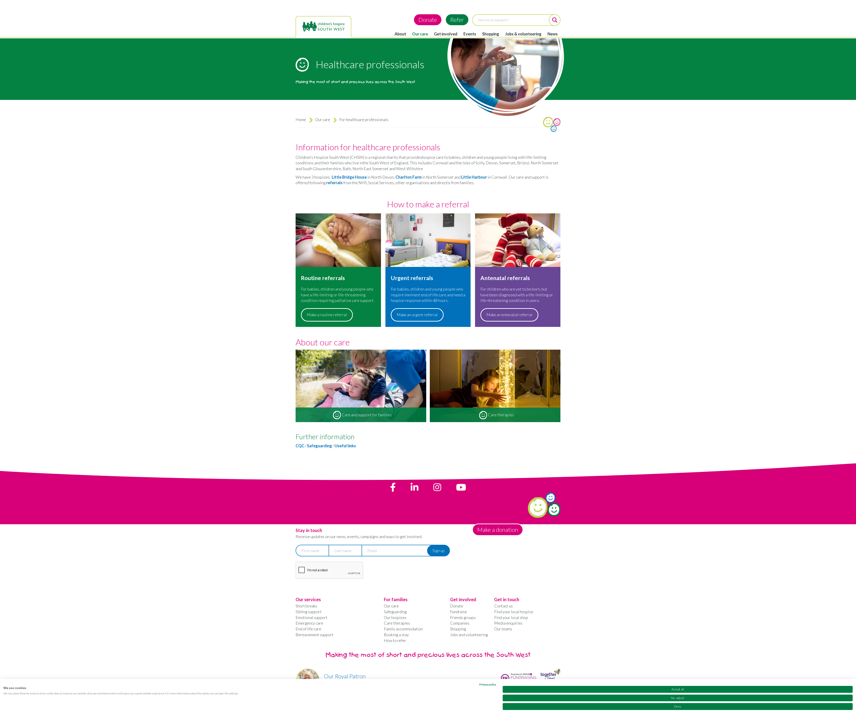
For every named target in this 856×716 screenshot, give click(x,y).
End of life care (308, 628)
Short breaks (306, 605)
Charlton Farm (408, 177)
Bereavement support (314, 634)
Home (301, 119)
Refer (457, 19)
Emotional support (311, 617)
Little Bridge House (349, 177)
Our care (420, 33)
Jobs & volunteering (523, 33)
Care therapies (397, 623)
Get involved (445, 33)
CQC (300, 445)
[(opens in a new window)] (393, 487)
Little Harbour (474, 177)
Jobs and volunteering (469, 634)
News (552, 33)
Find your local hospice (513, 611)
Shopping (490, 33)
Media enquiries (508, 623)
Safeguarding (319, 445)
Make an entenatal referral (509, 314)
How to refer (395, 640)
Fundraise (458, 611)
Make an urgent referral (417, 314)
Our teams (503, 628)
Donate (427, 19)
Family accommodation (403, 628)
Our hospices (395, 617)
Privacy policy (487, 684)
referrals (334, 182)
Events (469, 33)
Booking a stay (396, 634)
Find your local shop (511, 617)
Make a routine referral (327, 314)
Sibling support (309, 611)
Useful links (345, 445)
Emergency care (309, 623)
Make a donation (497, 529)
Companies (459, 623)
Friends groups (463, 617)
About (400, 33)
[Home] (323, 26)
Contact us (503, 605)
